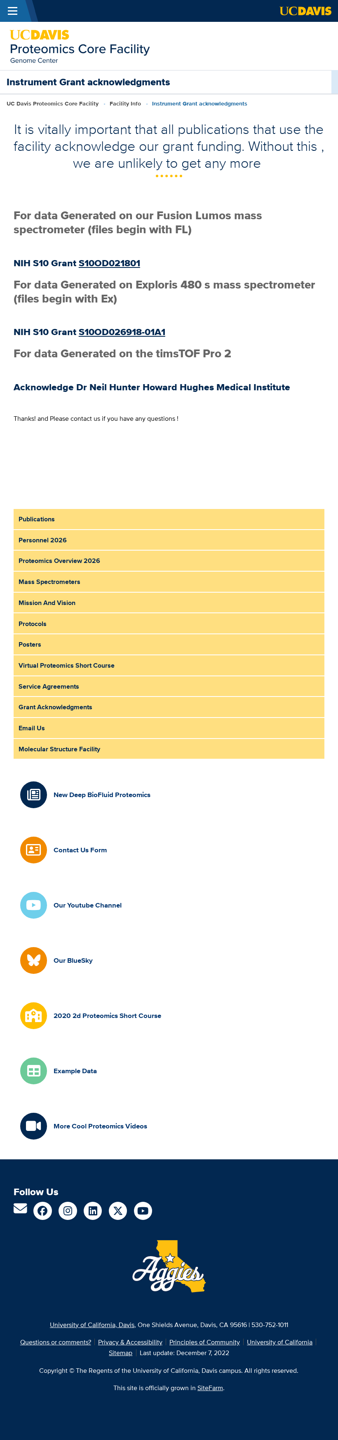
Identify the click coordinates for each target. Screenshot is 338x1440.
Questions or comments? (55, 1342)
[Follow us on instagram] (68, 1211)
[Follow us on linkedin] (93, 1211)
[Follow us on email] (20, 1211)
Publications (37, 519)
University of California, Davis (92, 1325)
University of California (279, 1342)
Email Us (32, 728)
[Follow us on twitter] (118, 1211)
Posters (30, 644)
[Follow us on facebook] (42, 1211)
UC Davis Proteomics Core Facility (53, 103)
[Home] (80, 45)
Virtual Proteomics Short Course (67, 665)
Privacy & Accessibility (130, 1342)
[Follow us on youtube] (143, 1211)
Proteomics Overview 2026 (59, 560)
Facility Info (125, 103)
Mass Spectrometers (49, 581)
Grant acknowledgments (55, 707)
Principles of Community (204, 1342)
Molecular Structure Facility (59, 749)
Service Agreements (49, 686)
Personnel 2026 (43, 540)
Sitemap (120, 1353)
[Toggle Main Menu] (12, 11)
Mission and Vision (47, 602)
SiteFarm (210, 1388)
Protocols (33, 624)
